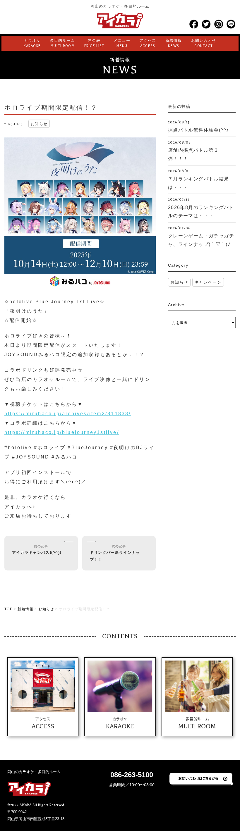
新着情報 (173, 43)
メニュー (122, 43)
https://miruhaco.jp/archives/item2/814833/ (67, 413)
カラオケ (32, 43)
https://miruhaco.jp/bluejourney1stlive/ (61, 432)
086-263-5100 (131, 775)
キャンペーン (208, 282)
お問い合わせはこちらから (198, 778)
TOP (8, 609)
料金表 (94, 43)
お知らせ (179, 282)
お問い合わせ (203, 43)
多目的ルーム (62, 43)
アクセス (147, 43)
